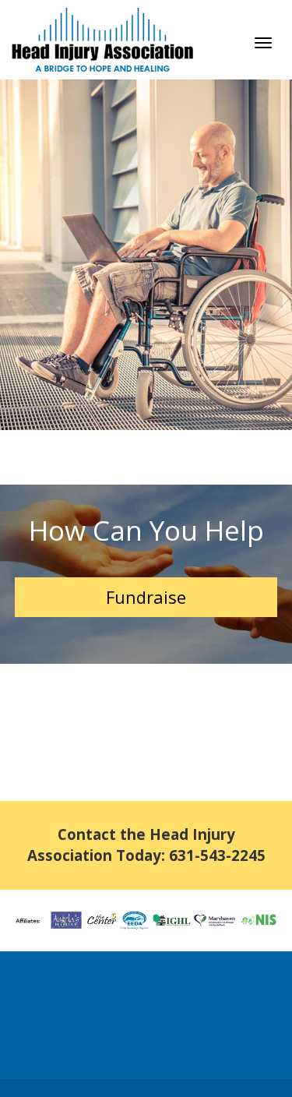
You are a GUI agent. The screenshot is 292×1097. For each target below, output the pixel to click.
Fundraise (146, 596)
